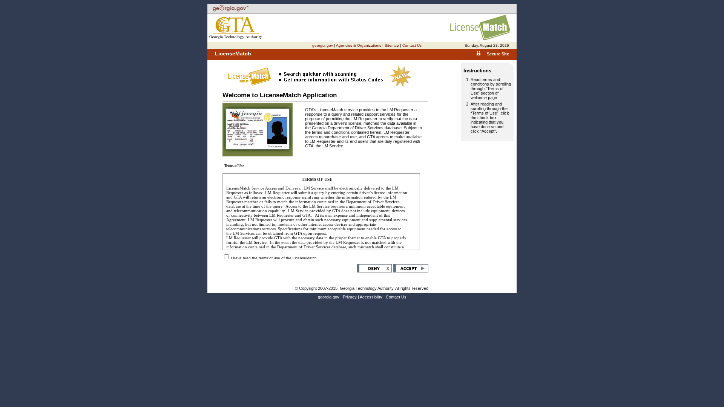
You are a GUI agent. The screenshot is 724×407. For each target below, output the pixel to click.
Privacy (350, 297)
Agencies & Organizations (358, 45)
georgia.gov (322, 45)
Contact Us (412, 45)
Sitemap (392, 45)
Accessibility (371, 297)
